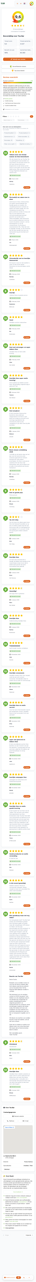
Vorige (7, 1235)
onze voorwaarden (21, 1197)
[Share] (18, 1277)
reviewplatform (22, 1201)
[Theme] (24, 1277)
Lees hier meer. (13, 1221)
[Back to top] (29, 1277)
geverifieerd (8, 1217)
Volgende (28, 1235)
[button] (18, 1227)
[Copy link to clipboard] (17, 3)
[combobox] (9, 120)
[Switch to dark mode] (20, 3)
